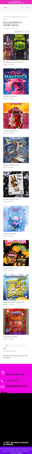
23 (22, 345)
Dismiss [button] (20, 453)
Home (4, 17)
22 (19, 345)
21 (17, 345)
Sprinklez (14, 442)
